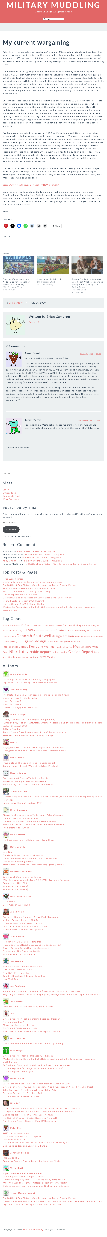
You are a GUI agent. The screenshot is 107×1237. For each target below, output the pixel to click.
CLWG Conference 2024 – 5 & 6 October (25, 926)
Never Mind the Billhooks (49, 279)
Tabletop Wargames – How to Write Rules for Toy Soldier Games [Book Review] (17, 282)
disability (79, 636)
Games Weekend (55, 642)
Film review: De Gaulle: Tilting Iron (36, 551)
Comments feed (11, 496)
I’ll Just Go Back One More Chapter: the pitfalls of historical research (42, 1109)
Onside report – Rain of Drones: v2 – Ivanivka (28, 1115)
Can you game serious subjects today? (24, 1177)
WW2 (51, 656)
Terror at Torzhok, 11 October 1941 (22, 1093)
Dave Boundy (9, 637)
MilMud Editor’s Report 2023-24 (21, 920)
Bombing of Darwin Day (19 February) (23, 877)
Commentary (16, 303)
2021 (40, 625)
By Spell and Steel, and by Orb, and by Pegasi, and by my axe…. (38, 1065)
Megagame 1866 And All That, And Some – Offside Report (35, 751)
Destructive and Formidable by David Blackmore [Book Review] (38, 598)
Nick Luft (17, 652)
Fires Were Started (13, 579)
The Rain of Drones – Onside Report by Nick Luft (30, 1118)
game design (35, 641)
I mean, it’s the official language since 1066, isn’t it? (32, 945)
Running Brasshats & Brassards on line (24, 976)
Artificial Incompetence (16, 1133)
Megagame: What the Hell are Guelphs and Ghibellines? (33, 748)
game (12, 642)
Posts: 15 (34, 322)
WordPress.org (11, 499)
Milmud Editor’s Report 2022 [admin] (23, 930)
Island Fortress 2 (12, 701)
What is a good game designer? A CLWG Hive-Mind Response (36, 880)
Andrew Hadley (72, 625)
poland (14, 657)
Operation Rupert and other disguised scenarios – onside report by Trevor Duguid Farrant (52, 1201)
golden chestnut (72, 642)
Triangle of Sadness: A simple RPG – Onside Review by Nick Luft (38, 1112)
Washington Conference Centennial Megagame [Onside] (33, 865)
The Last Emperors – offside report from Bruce (29, 840)
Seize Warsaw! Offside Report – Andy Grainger (29, 735)
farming (99, 636)
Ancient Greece (55, 625)
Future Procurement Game (17, 970)
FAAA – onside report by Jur (18, 1025)
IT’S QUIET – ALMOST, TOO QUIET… (23, 1136)
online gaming (60, 652)
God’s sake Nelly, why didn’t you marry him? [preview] (33, 1044)
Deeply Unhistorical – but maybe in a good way (29, 720)
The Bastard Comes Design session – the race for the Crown (36, 695)
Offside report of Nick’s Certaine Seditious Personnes (33, 1019)
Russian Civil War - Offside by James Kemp (27, 591)
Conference (63, 630)
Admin (46, 625)
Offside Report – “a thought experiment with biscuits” (33, 1068)
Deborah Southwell (34, 636)
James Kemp (28, 646)
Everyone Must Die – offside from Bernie (25, 778)
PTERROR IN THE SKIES (16, 973)
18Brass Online (11, 1158)
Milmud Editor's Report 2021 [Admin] (23, 601)
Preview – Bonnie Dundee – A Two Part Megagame (30, 917)
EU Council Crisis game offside (20, 1028)
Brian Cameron (58, 316)
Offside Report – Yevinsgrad (18, 1072)
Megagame (82, 646)
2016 (29, 625)
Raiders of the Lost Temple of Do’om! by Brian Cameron (33, 825)
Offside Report (39, 652)
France (6, 642)
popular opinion (25, 657)
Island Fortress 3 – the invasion (20, 698)
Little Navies (10, 902)
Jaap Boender (10, 647)
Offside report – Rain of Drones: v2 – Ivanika (28, 1056)
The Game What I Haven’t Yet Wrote (23, 855)
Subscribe (11, 530)
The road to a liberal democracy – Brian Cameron (30, 821)
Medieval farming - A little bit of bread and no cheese (32, 582)
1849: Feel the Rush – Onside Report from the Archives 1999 (36, 1084)
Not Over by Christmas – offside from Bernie (28, 785)
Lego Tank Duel (11, 979)
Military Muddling (53, 5)
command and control (45, 631)
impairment (86, 642)
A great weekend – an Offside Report (23, 1173)
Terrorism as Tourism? (15, 1140)
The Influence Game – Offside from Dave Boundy (30, 858)
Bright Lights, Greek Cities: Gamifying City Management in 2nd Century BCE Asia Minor (51, 994)
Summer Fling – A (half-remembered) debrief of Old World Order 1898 (42, 991)
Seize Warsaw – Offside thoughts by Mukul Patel (30, 1090)
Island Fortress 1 (12, 704)
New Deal (8, 852)
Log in (6, 490)
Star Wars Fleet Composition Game (22, 967)
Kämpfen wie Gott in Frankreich (20, 954)
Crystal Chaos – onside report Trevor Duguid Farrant (32, 1204)
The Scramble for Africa (16, 828)
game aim (20, 642)
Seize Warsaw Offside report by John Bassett (28, 1007)
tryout (36, 657)
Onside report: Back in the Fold (20, 595)
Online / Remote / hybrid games (20, 818)
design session (63, 636)
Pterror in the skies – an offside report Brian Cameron (33, 815)
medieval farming (64, 647)
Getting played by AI (14, 1022)
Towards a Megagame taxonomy (20, 707)
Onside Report (80, 652)
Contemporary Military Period (87, 631)
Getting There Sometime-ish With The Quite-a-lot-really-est (36, 1143)
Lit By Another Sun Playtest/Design (22, 923)
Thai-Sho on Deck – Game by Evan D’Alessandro (29, 1121)
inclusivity (96, 642)
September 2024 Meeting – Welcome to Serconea (30, 683)
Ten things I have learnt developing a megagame (29, 680)
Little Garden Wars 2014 (16, 905)
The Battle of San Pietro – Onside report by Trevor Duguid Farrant (60, 564)
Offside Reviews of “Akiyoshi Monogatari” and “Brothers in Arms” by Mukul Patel (48, 1087)
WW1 (43, 657)
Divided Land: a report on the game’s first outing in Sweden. (36, 1186)
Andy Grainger (11, 561)
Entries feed (9, 493)
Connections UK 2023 (15, 883)
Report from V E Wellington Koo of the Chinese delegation (35, 732)
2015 (23, 626)
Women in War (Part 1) (15, 889)
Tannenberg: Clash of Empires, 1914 (22, 803)
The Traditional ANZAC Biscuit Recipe (24, 604)
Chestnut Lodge (16, 631)
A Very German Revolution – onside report (26, 948)
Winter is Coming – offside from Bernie (25, 781)
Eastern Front (90, 636)
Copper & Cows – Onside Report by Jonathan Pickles (32, 1161)
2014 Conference (11, 626)
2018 (34, 626)
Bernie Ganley (89, 626)
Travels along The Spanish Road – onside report (29, 763)
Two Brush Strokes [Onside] (18, 862)
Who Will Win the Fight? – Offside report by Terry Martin (35, 1183)
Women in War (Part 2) (15, 886)
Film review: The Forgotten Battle (21, 951)
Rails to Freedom (12, 729)
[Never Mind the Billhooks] (53, 265)
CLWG (29, 630)
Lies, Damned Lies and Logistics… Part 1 (25, 1146)
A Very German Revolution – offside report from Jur (31, 1031)
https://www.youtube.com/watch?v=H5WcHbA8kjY (31, 185)
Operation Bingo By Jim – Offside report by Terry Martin (34, 1180)
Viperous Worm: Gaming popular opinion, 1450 (29, 588)
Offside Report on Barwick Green (21, 1096)
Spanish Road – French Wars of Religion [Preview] (30, 766)
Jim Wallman (47, 646)
